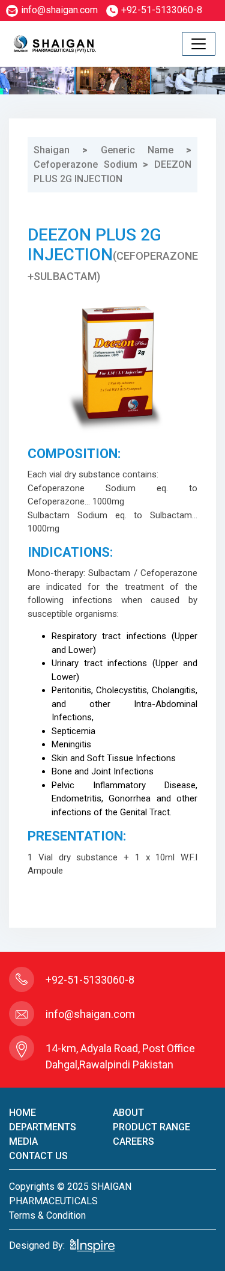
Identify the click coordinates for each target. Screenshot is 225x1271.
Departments (42, 1127)
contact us (38, 1156)
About (128, 1112)
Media (23, 1141)
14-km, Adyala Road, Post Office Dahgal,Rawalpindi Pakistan (120, 1056)
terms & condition (47, 1215)
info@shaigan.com (59, 10)
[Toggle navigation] (198, 44)
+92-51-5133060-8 (161, 10)
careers (133, 1141)
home (22, 1112)
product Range (151, 1127)
